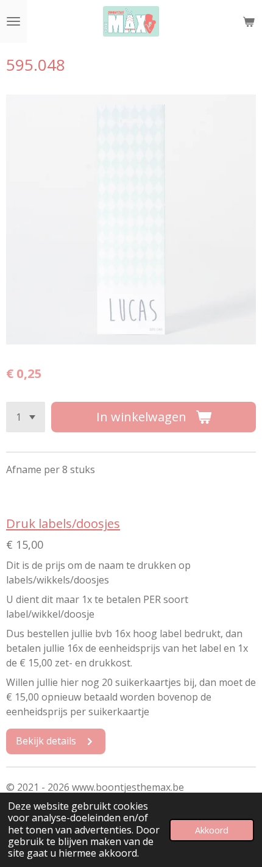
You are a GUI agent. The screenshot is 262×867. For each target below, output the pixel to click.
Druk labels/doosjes (63, 523)
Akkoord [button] (211, 830)
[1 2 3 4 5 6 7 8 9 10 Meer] (25, 417)
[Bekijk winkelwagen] (248, 21)
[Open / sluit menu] (13, 21)
